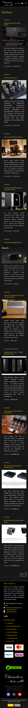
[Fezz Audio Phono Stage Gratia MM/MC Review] (14, 479)
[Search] (19, 3)
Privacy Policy (11, 641)
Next (22, 574)
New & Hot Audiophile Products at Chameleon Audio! (14, 296)
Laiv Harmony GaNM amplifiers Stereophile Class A (13, 188)
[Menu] (25, 3)
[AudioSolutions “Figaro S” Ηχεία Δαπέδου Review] (14, 365)
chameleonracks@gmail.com (14, 607)
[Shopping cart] (22, 3)
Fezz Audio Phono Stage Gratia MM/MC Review (13, 466)
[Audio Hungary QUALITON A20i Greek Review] (14, 424)
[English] (5, 616)
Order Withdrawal (12, 638)
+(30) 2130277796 (11, 610)
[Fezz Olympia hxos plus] (14, 89)
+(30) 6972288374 (11, 612)
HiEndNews (6, 19)
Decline (17, 705)
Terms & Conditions (12, 632)
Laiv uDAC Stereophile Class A (13, 242)
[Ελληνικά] (7, 616)
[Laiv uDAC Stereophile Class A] (14, 254)
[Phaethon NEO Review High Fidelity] (14, 36)
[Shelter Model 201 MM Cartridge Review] (14, 534)
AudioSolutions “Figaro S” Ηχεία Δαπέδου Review (13, 353)
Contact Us (10, 623)
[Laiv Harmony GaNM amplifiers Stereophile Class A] (14, 201)
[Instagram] (14, 694)
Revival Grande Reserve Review (13, 137)
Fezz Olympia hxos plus (10, 78)
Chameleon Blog (14, 349)
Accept (10, 705)
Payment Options (11, 629)
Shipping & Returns (12, 635)
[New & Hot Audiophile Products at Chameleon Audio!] (14, 309)
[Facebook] (8, 694)
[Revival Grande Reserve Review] (14, 148)
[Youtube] (20, 694)
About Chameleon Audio (13, 626)
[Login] (16, 3)
